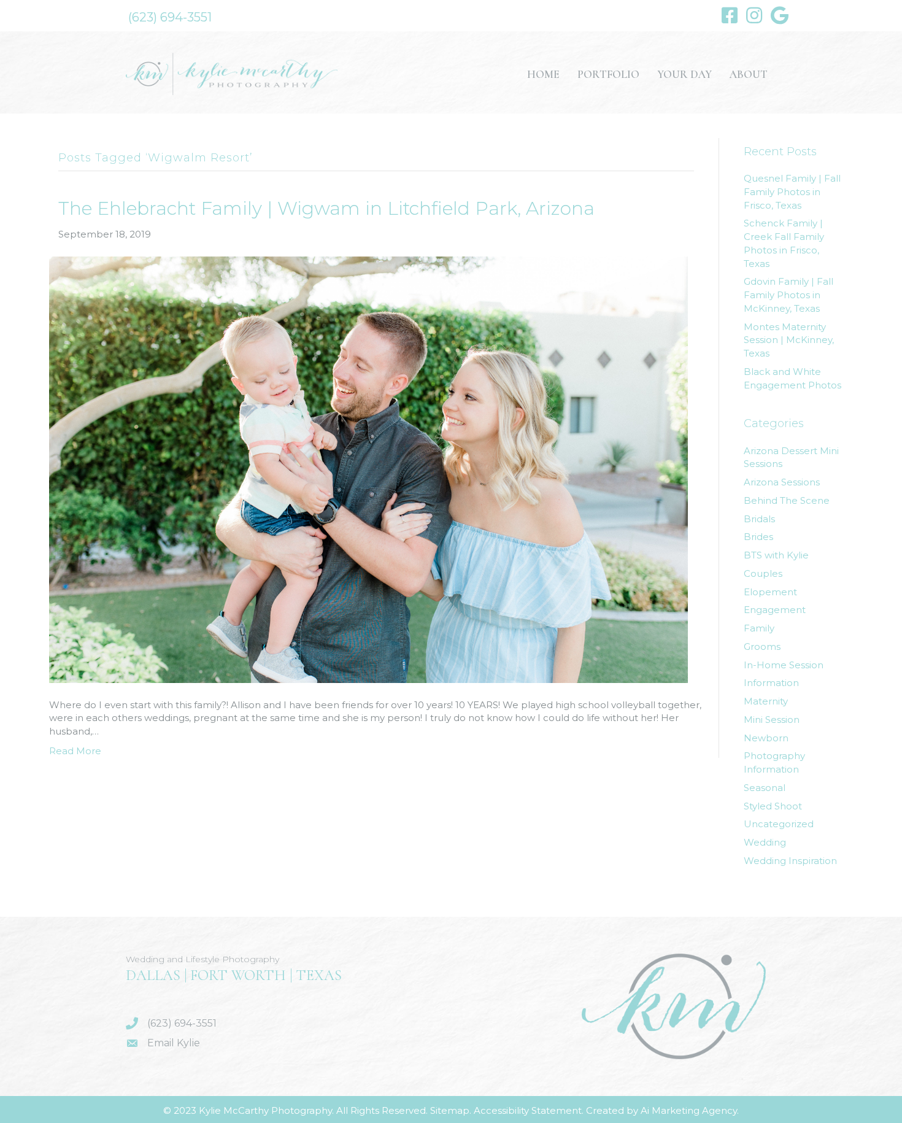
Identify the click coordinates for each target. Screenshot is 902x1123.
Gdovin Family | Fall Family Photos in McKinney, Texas (788, 295)
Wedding (765, 842)
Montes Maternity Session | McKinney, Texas (789, 340)
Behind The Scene (787, 500)
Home (543, 74)
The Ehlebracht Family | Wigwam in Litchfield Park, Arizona (326, 208)
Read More (75, 751)
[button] (170, 17)
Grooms (762, 646)
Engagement (775, 610)
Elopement (770, 592)
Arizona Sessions (782, 482)
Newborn (766, 738)
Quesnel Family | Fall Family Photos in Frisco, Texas (792, 191)
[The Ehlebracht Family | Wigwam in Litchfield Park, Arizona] (368, 468)
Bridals (759, 519)
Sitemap (449, 1110)
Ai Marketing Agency (689, 1110)
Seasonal (764, 787)
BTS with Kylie (776, 555)
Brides (758, 536)
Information (771, 683)
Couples (763, 573)
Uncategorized (779, 824)
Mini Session (772, 719)
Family (759, 628)
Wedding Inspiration (790, 860)
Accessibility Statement (528, 1110)
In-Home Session (783, 665)
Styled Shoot (773, 806)
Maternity (766, 701)
